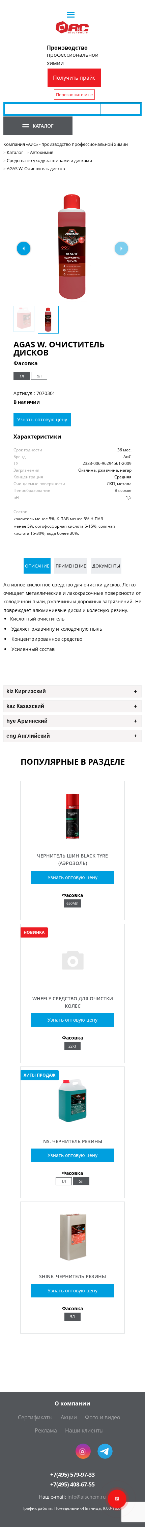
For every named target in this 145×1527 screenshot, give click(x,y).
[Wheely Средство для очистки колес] (72, 983)
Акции (69, 1417)
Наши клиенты (84, 1430)
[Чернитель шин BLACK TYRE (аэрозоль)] (72, 840)
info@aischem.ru (86, 1497)
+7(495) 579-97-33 (72, 1474)
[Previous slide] (23, 248)
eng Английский (28, 736)
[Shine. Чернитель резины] (72, 1261)
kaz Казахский (25, 706)
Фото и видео (102, 1417)
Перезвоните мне (74, 94)
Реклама (46, 1430)
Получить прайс (74, 77)
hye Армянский (27, 721)
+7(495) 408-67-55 (72, 1484)
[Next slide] (121, 248)
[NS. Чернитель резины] (72, 1126)
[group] (72, 247)
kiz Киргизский (26, 691)
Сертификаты (35, 1417)
